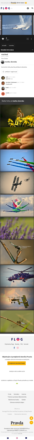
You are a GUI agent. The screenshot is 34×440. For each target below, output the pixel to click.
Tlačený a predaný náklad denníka (17, 397)
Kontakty (16, 394)
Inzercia (24, 394)
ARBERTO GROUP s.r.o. (20, 430)
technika (11, 45)
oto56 (7, 93)
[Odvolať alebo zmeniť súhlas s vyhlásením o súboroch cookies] (31, 418)
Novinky (17, 344)
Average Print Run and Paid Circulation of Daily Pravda (17, 411)
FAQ (21, 344)
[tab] (17, 49)
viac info (20, 433)
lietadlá (4, 45)
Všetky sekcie (21, 3)
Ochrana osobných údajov (17, 402)
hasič (7, 87)
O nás (9, 394)
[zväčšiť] (28, 39)
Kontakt (26, 344)
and (7, 77)
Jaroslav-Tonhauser (11, 82)
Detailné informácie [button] (7, 50)
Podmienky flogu (9, 344)
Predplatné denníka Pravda (16, 363)
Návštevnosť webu (13, 400)
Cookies (10, 414)
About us (17, 409)
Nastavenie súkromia (21, 414)
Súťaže (24, 400)
